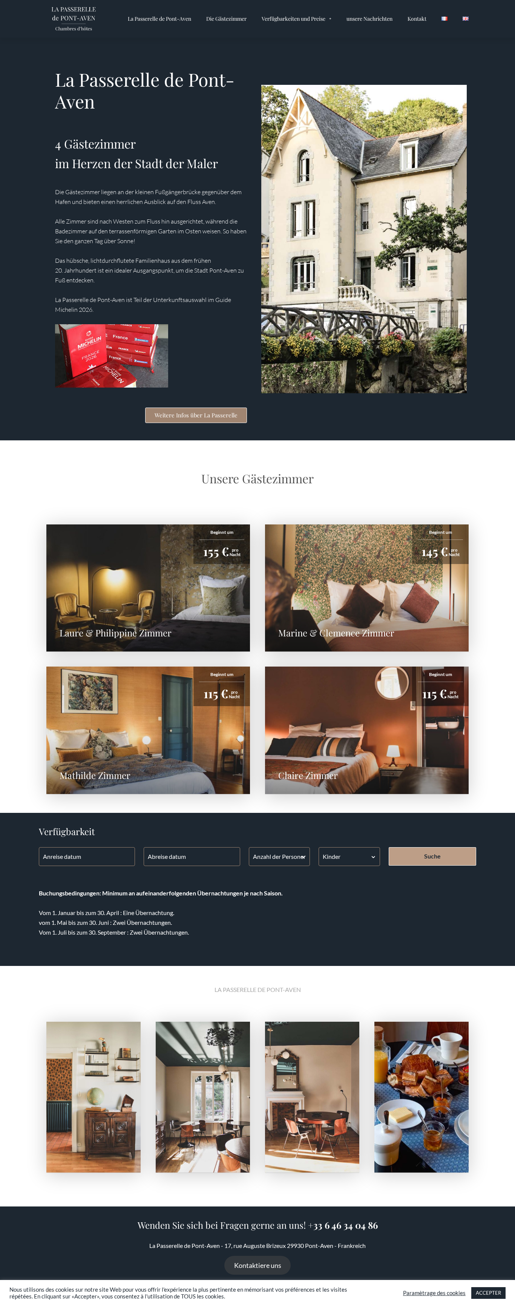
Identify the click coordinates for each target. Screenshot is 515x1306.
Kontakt (417, 18)
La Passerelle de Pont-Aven (159, 18)
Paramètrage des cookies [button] (434, 1293)
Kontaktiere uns (257, 1265)
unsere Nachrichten (369, 18)
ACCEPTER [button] (488, 1293)
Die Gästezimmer (226, 18)
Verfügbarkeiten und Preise (293, 18)
